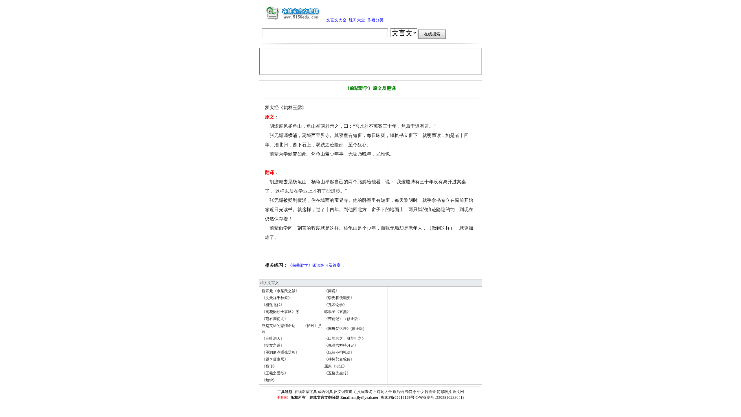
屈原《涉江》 (335, 366)
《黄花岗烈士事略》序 (280, 312)
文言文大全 (336, 20)
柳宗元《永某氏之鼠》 (280, 291)
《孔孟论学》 (335, 305)
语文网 (458, 391)
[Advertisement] (370, 61)
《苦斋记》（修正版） (343, 319)
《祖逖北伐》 (273, 305)
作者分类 (375, 20)
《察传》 (269, 366)
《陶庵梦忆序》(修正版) (344, 328)
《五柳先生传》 (337, 373)
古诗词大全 (382, 391)
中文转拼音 (426, 391)
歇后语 (398, 391)
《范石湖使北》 (275, 319)
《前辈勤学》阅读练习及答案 (314, 265)
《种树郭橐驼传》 (339, 359)
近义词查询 (362, 391)
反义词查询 (343, 391)
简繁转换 (444, 391)
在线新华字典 (305, 391)
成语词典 (325, 391)
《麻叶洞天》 (273, 338)
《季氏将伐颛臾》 (339, 298)
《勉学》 (269, 380)
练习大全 (357, 20)
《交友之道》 (273, 345)
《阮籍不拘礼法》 (339, 352)
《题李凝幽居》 (275, 359)
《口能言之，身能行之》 (345, 338)
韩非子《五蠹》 (337, 312)
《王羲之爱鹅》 (275, 373)
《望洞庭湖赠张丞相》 (280, 352)
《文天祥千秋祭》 (277, 298)
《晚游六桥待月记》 (341, 345)
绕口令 (410, 391)
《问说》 (331, 291)
